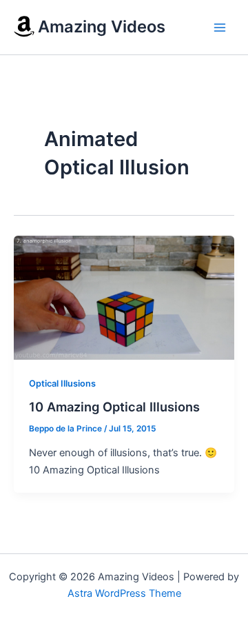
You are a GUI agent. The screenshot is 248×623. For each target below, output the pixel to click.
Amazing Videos (101, 27)
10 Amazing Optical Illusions (114, 406)
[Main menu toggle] (219, 27)
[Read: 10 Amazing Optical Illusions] (124, 297)
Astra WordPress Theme (124, 593)
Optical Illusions (62, 383)
